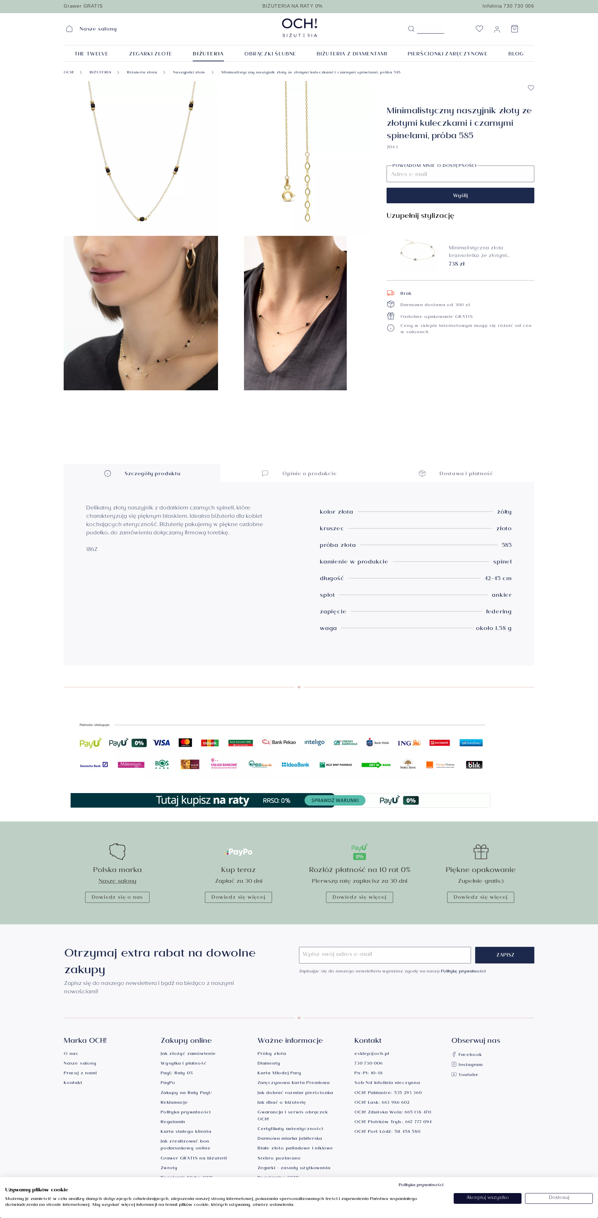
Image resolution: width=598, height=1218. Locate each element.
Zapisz (505, 955)
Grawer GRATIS (83, 6)
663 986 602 (395, 1103)
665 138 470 (418, 1113)
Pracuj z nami (80, 1074)
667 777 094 (418, 1123)
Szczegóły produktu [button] (152, 474)
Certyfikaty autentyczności (290, 1129)
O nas (71, 1054)
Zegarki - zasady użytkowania (293, 1169)
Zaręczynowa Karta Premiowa (293, 1083)
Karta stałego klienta (186, 1132)
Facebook (469, 1055)
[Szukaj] (411, 29)
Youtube (467, 1075)
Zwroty (169, 1169)
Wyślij (460, 196)
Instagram (470, 1065)
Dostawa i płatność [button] (465, 474)
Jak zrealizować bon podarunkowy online (185, 1145)
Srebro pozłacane (279, 1159)
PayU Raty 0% (177, 1074)
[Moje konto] (497, 31)
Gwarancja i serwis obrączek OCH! (292, 1116)
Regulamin (173, 1123)
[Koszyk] (514, 31)
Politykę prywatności (463, 972)
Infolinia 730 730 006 (508, 6)
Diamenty (268, 1064)
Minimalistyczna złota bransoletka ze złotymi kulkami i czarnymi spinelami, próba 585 (486, 252)
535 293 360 (408, 1093)
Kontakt (73, 1083)
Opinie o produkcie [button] (308, 474)
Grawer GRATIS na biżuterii (194, 1159)
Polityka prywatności (186, 1113)
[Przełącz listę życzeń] (530, 88)
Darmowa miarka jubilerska (289, 1139)
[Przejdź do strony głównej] (317, 27)
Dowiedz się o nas (117, 898)
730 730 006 (368, 1064)
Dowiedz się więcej (238, 898)
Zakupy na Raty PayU (186, 1093)
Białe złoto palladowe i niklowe (295, 1149)
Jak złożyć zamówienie (188, 1054)
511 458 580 (407, 1132)
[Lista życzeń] (479, 31)
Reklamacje (174, 1103)
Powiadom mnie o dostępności (434, 166)
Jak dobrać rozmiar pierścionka (295, 1093)
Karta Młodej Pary (279, 1074)
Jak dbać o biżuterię (281, 1103)
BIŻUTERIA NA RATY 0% (292, 6)
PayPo (168, 1083)
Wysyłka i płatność (183, 1064)
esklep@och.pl (371, 1054)
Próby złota (271, 1054)
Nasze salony (117, 882)
